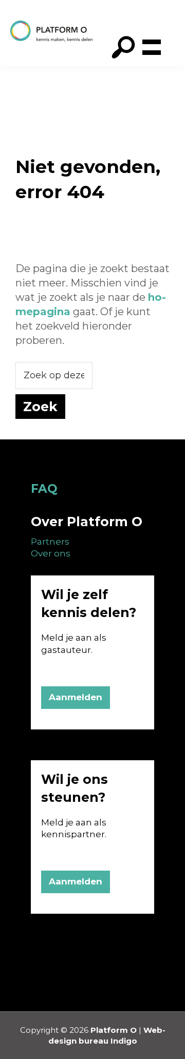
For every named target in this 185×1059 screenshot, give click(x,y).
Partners (50, 541)
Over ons (50, 553)
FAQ (44, 489)
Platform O (113, 1030)
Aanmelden (75, 697)
